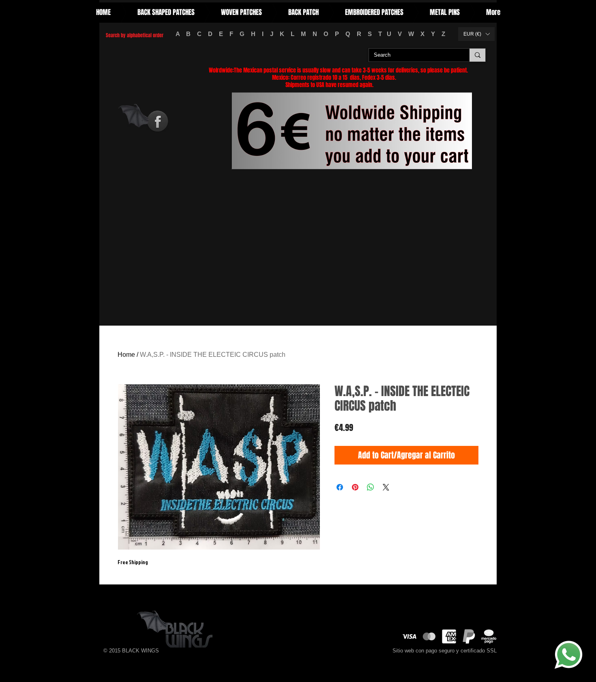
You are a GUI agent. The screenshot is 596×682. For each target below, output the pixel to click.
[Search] (477, 55)
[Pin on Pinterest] (355, 487)
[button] (476, 34)
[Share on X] (386, 487)
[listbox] (476, 34)
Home (126, 354)
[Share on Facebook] (340, 487)
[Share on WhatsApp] (370, 487)
